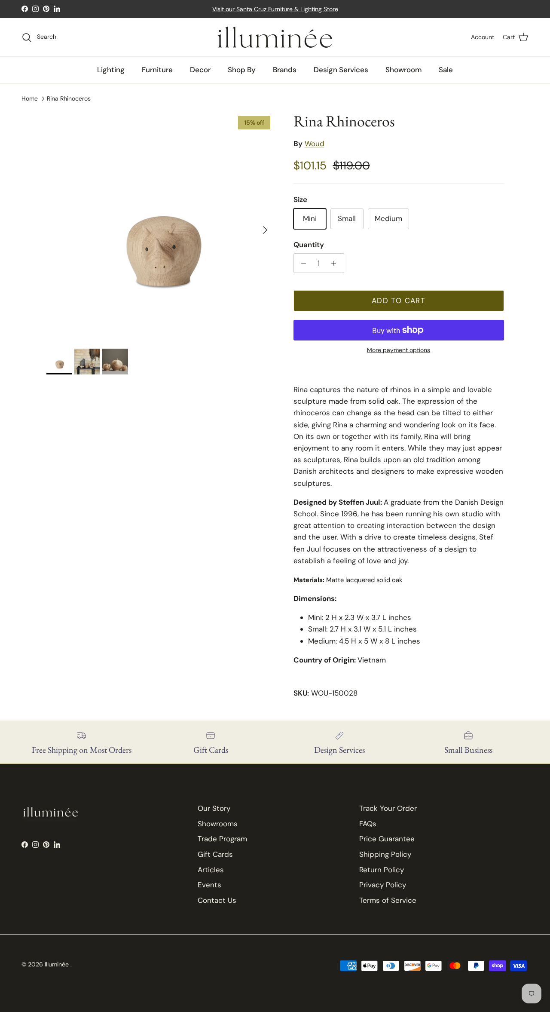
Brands (284, 69)
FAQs (367, 823)
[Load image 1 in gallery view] (160, 226)
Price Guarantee (387, 838)
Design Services (341, 69)
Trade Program (222, 838)
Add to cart (398, 300)
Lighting (111, 69)
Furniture (157, 69)
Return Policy (381, 869)
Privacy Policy (382, 884)
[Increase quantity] (336, 263)
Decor (200, 69)
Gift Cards (215, 854)
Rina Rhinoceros (69, 98)
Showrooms (218, 823)
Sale (446, 69)
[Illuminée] (275, 37)
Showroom (403, 69)
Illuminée (57, 964)
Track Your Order (388, 808)
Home (29, 98)
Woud (314, 143)
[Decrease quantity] (301, 263)
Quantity (308, 244)
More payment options (398, 350)
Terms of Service (387, 900)
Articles (211, 869)
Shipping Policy (385, 854)
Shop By (242, 69)
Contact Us (217, 900)
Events (209, 884)
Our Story (214, 808)
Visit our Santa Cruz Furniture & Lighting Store (275, 9)
